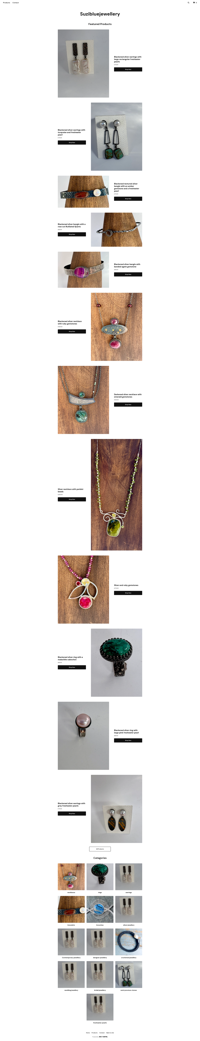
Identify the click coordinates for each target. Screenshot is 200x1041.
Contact (15, 3)
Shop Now (128, 69)
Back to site (110, 1033)
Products (6, 3)
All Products (100, 849)
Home (88, 1033)
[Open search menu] (188, 2)
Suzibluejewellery (100, 14)
